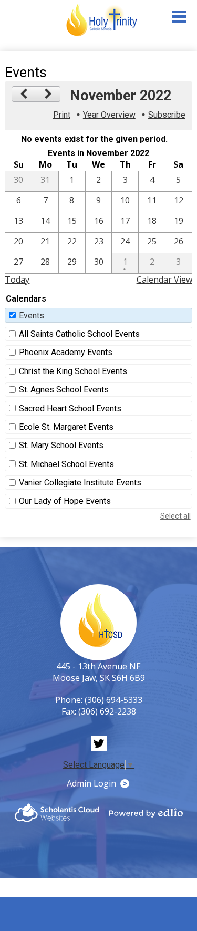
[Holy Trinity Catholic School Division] (101, 20)
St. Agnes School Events (64, 390)
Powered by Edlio (146, 813)
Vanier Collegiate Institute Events (80, 483)
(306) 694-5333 (113, 700)
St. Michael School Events (66, 464)
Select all (175, 516)
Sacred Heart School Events (70, 408)
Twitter (99, 743)
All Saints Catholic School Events (79, 334)
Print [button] (61, 115)
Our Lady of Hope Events (65, 501)
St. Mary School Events (61, 445)
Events (31, 315)
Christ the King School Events (73, 371)
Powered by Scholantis (57, 813)
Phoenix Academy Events (65, 352)
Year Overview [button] (109, 115)
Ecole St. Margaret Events (66, 427)
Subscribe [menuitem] (166, 115)
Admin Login (91, 783)
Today (17, 279)
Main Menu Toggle (179, 17)
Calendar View (164, 279)
